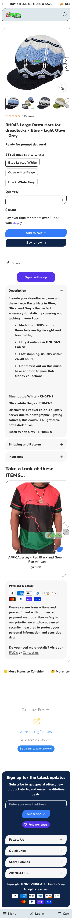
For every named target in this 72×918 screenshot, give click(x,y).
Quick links (17, 851)
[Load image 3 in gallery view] (44, 103)
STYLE (24, 155)
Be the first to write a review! (36, 748)
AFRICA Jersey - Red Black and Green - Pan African (36, 559)
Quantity (12, 192)
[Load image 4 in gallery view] (59, 103)
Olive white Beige (21, 172)
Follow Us (16, 839)
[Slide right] (66, 60)
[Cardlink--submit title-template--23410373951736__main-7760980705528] (36, 517)
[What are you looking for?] (64, 14)
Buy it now (34, 242)
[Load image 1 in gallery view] (12, 103)
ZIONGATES (18, 873)
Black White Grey (21, 182)
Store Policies (19, 862)
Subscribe (34, 814)
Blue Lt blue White (22, 162)
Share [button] (16, 263)
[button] (63, 914)
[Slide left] (66, 67)
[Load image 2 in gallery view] (28, 103)
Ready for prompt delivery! (25, 144)
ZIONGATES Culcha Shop (48, 884)
